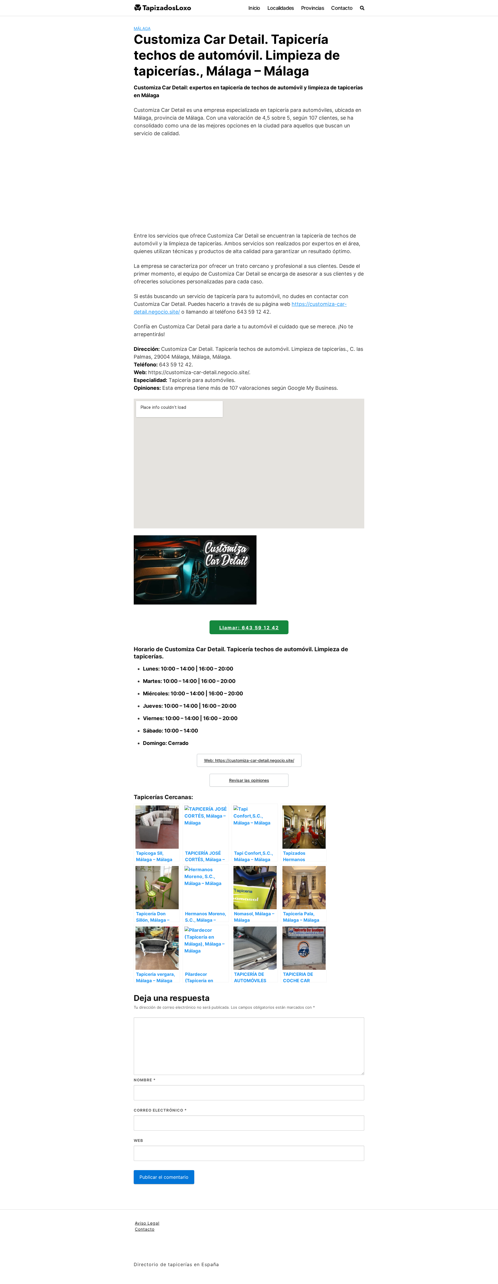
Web (138, 1140)
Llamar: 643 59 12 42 (249, 627)
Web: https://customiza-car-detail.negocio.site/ (249, 760)
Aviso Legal (147, 1223)
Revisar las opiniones (249, 780)
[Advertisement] (249, 184)
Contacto (341, 8)
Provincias (312, 8)
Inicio (254, 8)
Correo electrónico (160, 1110)
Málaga (142, 28)
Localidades (280, 8)
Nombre (145, 1080)
